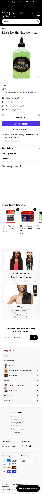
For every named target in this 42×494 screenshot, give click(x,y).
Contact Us (15, 432)
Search (14, 420)
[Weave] (21, 294)
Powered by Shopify (9, 489)
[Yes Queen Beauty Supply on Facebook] (26, 446)
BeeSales (21, 204)
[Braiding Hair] (21, 261)
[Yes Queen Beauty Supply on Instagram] (22, 446)
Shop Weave (21, 315)
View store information (12, 141)
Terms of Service (17, 429)
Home (4, 28)
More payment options (21, 129)
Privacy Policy (16, 423)
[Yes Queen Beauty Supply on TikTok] (30, 446)
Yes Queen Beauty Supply (13, 15)
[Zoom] (39, 76)
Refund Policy (16, 426)
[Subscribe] (34, 337)
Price (4, 85)
